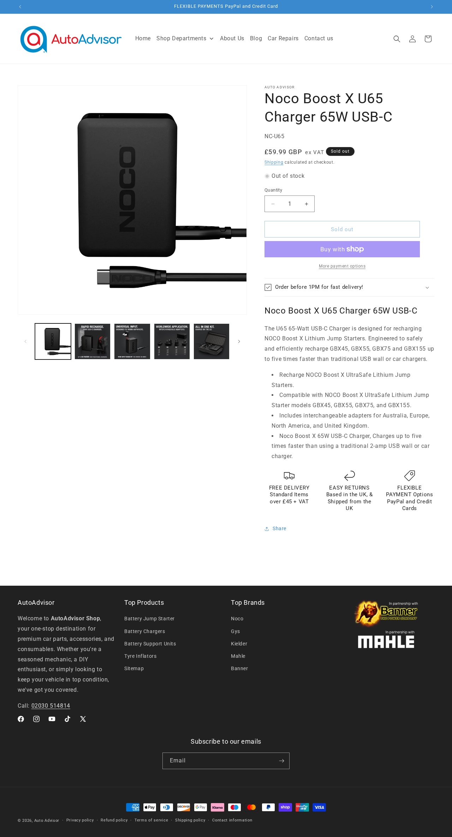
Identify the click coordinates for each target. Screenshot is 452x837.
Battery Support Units (150, 643)
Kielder (239, 643)
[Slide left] (25, 341)
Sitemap (134, 669)
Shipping (274, 162)
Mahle (238, 656)
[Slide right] (239, 341)
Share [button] (279, 528)
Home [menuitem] (143, 38)
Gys (235, 631)
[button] (397, 39)
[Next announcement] (432, 6)
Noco (237, 619)
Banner (239, 669)
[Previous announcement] (20, 6)
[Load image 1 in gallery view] (53, 341)
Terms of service (151, 820)
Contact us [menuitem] (318, 38)
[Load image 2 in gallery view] (93, 341)
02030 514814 (50, 705)
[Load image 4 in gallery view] (172, 341)
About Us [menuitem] (232, 38)
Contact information (232, 820)
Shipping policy (190, 820)
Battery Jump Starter (149, 619)
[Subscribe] (281, 761)
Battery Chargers (144, 631)
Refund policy (114, 820)
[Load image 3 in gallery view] (132, 341)
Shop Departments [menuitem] (181, 38)
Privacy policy (80, 820)
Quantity (273, 190)
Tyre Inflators (140, 656)
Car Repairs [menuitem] (283, 38)
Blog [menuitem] (256, 38)
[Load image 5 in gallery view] (212, 341)
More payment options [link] (342, 266)
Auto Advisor (46, 820)
